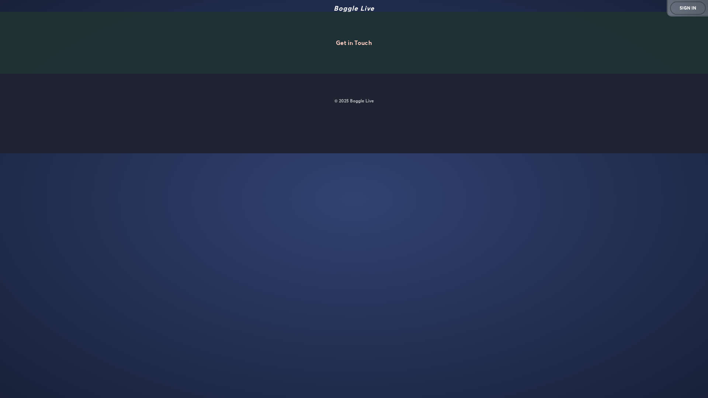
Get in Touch (354, 42)
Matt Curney (318, 117)
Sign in (688, 8)
